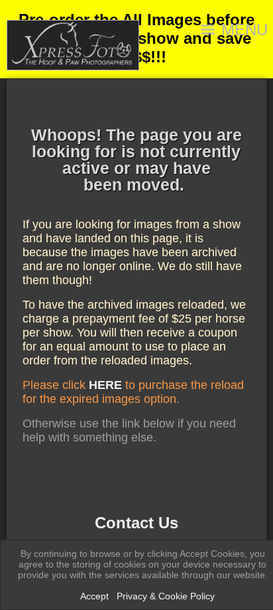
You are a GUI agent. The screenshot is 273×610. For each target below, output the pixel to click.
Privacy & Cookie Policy (166, 596)
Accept (94, 596)
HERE (105, 385)
